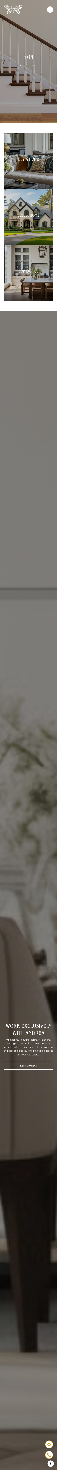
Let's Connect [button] (28, 1065)
